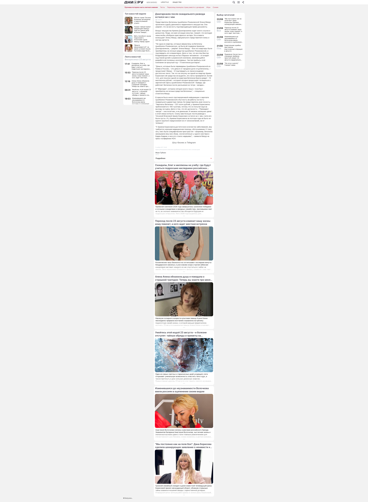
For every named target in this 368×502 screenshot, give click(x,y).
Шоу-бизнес (152, 2)
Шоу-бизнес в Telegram (184, 142)
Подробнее (160, 158)
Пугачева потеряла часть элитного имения (141, 7)
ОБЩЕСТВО (177, 2)
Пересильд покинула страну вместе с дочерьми (185, 7)
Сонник (215, 7)
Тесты (162, 7)
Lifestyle (165, 2)
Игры (208, 7)
